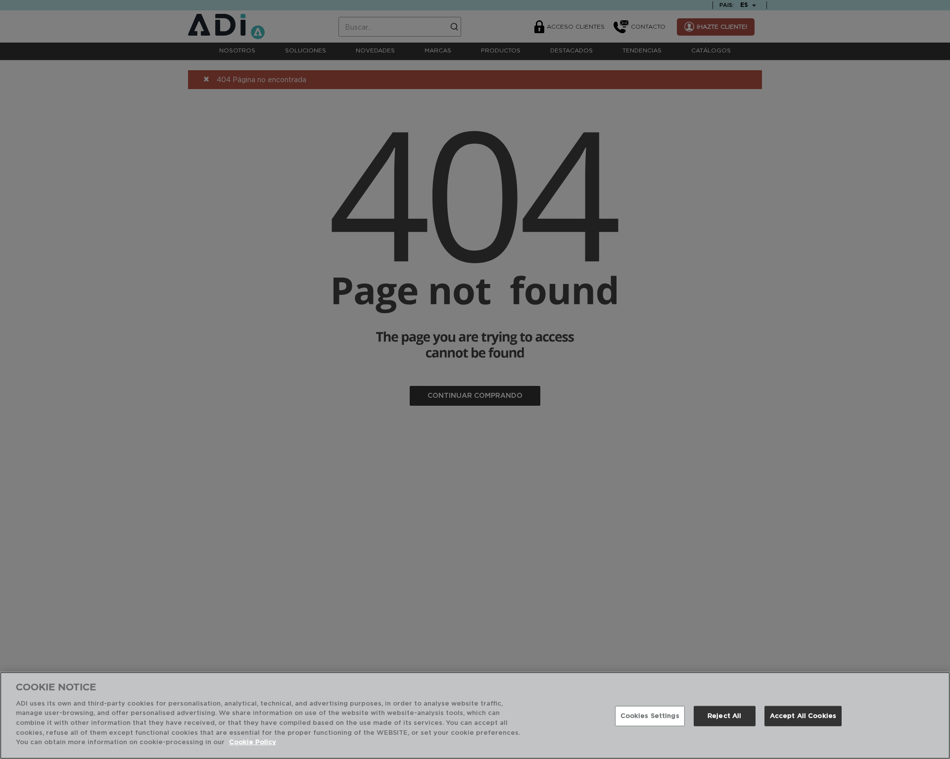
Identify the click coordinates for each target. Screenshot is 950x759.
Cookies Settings (649, 716)
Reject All (724, 716)
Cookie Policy (252, 742)
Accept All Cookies (803, 716)
